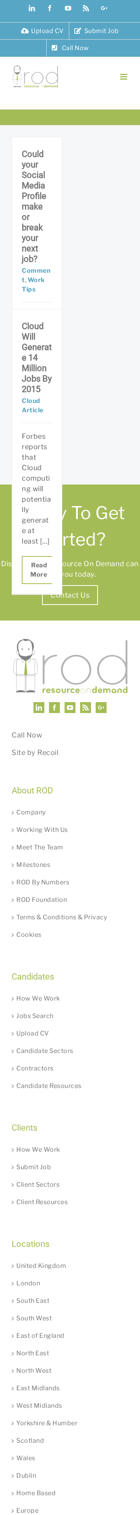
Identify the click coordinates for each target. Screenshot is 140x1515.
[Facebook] (54, 707)
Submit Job (33, 1167)
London (28, 1283)
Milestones (33, 864)
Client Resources (42, 1202)
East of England (40, 1335)
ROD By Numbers (42, 882)
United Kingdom (41, 1265)
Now (34, 735)
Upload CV (32, 1033)
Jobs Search (35, 1016)
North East (32, 1353)
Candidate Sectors (45, 1051)
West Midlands (39, 1405)
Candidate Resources (49, 1086)
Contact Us (70, 595)
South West (34, 1318)
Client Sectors (38, 1184)
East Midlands (38, 1388)
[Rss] (85, 707)
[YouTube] (70, 707)
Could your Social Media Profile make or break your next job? (34, 206)
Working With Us (42, 829)
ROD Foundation (41, 899)
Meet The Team (39, 847)
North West (33, 1370)
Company (31, 812)
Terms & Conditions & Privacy (61, 917)
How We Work (38, 998)
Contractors (35, 1068)
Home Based (36, 1493)
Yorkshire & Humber (46, 1423)
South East (32, 1300)
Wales (25, 1458)
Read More (38, 569)
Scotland (30, 1440)
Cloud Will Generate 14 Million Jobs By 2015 (37, 357)
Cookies (29, 934)
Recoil (47, 752)
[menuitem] (42, 31)
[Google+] (101, 707)
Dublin (26, 1475)
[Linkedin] (39, 707)
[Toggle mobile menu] (124, 77)
